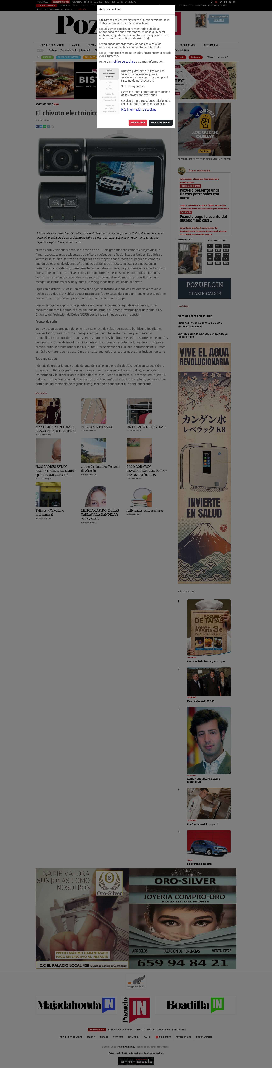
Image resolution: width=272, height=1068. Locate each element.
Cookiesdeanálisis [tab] (109, 86)
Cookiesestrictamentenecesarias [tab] (109, 74)
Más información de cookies (138, 109)
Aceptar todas (138, 122)
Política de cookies (123, 61)
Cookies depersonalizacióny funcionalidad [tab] (109, 97)
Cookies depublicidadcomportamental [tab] (109, 109)
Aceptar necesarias (161, 122)
